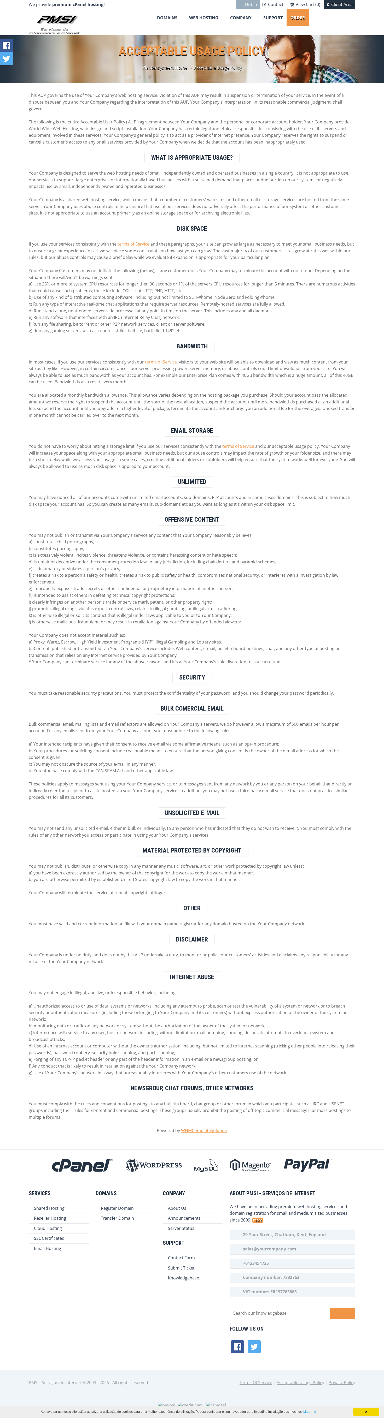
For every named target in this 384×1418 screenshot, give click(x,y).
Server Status (181, 1228)
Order (297, 18)
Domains (167, 18)
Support (273, 18)
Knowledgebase (183, 1278)
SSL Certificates (49, 1238)
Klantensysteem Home (164, 68)
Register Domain (117, 1208)
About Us (177, 1208)
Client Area (342, 4)
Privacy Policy (342, 1382)
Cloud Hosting (48, 1228)
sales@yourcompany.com (269, 1249)
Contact (275, 4)
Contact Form (181, 1258)
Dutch (251, 4)
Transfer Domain (117, 1218)
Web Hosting (203, 18)
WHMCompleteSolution (204, 1130)
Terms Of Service (256, 1382)
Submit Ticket (181, 1268)
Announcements (184, 1218)
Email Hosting (47, 1248)
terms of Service (133, 244)
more (257, 1220)
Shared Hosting (49, 1208)
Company (241, 18)
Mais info (309, 1412)
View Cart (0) (308, 4)
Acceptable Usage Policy (218, 68)
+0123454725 (256, 1263)
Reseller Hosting (50, 1218)
